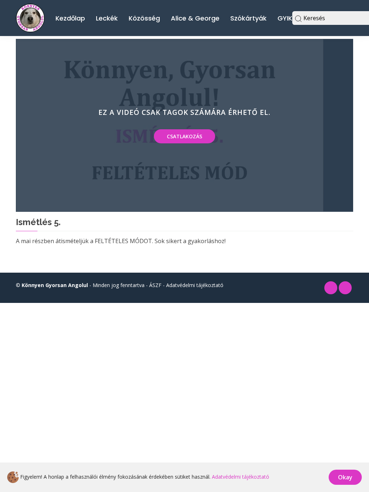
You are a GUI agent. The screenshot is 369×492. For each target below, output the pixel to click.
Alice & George (195, 18)
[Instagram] (345, 287)
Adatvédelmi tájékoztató (194, 285)
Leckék (107, 18)
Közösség (144, 18)
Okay (345, 477)
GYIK (284, 18)
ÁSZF (155, 285)
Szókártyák (248, 18)
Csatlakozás (184, 136)
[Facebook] (330, 287)
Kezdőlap (70, 18)
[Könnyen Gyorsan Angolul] (30, 17)
